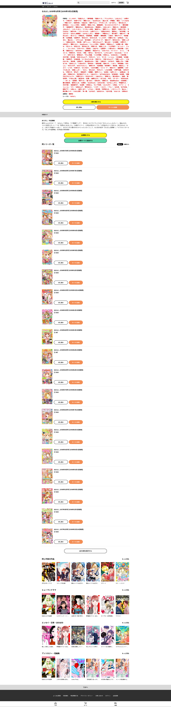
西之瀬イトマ (67, 91)
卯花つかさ (71, 55)
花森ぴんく (81, 18)
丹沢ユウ (92, 57)
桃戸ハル (82, 81)
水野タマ (123, 42)
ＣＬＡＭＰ (72, 18)
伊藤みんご (106, 33)
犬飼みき (125, 91)
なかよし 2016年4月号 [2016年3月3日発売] (68, 330)
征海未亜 (77, 59)
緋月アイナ (118, 36)
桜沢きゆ (73, 31)
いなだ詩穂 (108, 70)
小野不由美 (117, 70)
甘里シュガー (120, 59)
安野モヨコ (79, 76)
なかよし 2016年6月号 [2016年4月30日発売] (68, 370)
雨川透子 (115, 33)
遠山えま (105, 21)
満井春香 (90, 18)
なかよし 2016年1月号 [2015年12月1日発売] (68, 270)
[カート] (128, 3)
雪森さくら (98, 18)
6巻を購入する (96, 102)
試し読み (79, 107)
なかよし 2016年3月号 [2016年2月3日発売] (68, 310)
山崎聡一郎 (119, 44)
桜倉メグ (122, 33)
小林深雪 (123, 55)
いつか (70, 68)
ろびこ (85, 70)
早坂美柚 (120, 63)
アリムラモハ (108, 18)
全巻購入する (85, 135)
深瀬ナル (108, 76)
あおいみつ (107, 27)
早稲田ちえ (122, 83)
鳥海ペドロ (77, 21)
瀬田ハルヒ (87, 21)
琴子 (109, 78)
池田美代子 (69, 27)
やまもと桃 (72, 78)
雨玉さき (85, 38)
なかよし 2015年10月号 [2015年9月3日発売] (68, 210)
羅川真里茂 (66, 83)
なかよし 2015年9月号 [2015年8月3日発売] (68, 191)
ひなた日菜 (77, 91)
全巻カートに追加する (85, 140)
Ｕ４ (98, 57)
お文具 (117, 87)
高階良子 (83, 72)
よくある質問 (57, 695)
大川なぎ (92, 91)
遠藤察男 (88, 51)
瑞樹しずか (119, 61)
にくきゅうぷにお (87, 59)
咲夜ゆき (72, 53)
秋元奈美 (122, 31)
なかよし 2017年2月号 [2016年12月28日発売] (69, 529)
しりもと (90, 89)
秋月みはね (124, 78)
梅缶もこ (122, 66)
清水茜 (79, 42)
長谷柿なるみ (114, 81)
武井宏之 (65, 25)
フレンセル (71, 48)
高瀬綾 (90, 72)
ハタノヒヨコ (76, 29)
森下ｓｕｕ (87, 42)
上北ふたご (118, 18)
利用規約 (65, 695)
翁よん (124, 89)
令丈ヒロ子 (71, 66)
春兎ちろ (105, 81)
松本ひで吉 (121, 29)
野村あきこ (88, 87)
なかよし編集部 (76, 33)
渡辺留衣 (123, 27)
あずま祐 (124, 87)
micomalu (118, 53)
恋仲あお (90, 63)
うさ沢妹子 (112, 46)
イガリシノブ (115, 89)
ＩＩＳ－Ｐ (104, 68)
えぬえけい (94, 74)
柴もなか (108, 42)
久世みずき (82, 63)
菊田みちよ (79, 27)
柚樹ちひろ (94, 78)
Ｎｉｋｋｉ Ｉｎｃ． (118, 51)
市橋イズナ (68, 23)
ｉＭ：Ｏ (67, 81)
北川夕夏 (109, 91)
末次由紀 (88, 40)
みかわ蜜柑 (94, 68)
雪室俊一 (97, 33)
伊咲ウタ (69, 72)
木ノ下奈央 (97, 85)
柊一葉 (85, 91)
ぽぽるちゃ (100, 91)
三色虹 (115, 85)
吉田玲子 (77, 38)
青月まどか (122, 23)
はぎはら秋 (101, 83)
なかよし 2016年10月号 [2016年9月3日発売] (68, 450)
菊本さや (106, 63)
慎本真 (88, 48)
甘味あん (89, 85)
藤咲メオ (92, 66)
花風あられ (71, 74)
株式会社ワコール (82, 74)
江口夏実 (115, 42)
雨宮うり (113, 68)
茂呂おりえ (96, 51)
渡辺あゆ (81, 78)
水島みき (84, 23)
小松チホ (95, 48)
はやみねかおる (105, 74)
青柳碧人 (98, 27)
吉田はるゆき (105, 31)
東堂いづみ (91, 25)
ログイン (114, 2)
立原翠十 (103, 48)
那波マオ (94, 46)
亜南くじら (102, 46)
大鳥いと (73, 89)
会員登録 (121, 2)
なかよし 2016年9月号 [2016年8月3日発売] (68, 430)
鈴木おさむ (116, 40)
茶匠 (97, 61)
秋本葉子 (108, 66)
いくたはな (125, 21)
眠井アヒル (93, 23)
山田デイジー (94, 31)
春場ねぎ (80, 55)
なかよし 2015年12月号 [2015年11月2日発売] (68, 250)
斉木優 (98, 89)
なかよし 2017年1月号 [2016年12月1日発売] (68, 509)
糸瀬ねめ (122, 72)
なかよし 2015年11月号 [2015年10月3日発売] (68, 230)
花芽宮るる (105, 89)
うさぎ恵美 (97, 55)
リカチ (96, 87)
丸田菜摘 (100, 66)
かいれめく (85, 68)
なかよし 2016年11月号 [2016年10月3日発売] (68, 470)
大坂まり (69, 21)
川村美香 (119, 57)
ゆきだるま (93, 38)
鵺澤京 (83, 25)
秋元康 (73, 57)
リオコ (113, 63)
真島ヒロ (115, 27)
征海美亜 (69, 38)
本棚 (115, 705)
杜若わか (77, 68)
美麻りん (98, 29)
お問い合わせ (99, 695)
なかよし (56, 6)
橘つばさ (89, 81)
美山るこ (70, 40)
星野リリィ (106, 29)
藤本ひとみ (75, 83)
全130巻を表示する (85, 551)
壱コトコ (73, 36)
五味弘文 (120, 38)
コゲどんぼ (79, 40)
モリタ (104, 57)
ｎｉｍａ (111, 57)
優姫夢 (96, 36)
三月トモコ (80, 48)
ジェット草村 (75, 25)
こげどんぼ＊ (108, 53)
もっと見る (125, 559)
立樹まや (80, 61)
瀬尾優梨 (103, 36)
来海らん (106, 55)
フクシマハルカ (83, 31)
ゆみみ (79, 53)
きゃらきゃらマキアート (112, 25)
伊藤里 (112, 21)
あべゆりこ (113, 23)
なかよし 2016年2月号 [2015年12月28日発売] (69, 290)
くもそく (103, 87)
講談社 (71, 94)
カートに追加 (112, 107)
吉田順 (74, 81)
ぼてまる (103, 78)
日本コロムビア (98, 42)
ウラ (72, 87)
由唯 (123, 76)
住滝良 (83, 83)
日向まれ (97, 81)
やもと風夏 (88, 55)
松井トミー (114, 72)
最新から (126, 144)
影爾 (87, 78)
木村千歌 (65, 57)
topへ (85, 687)
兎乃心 (90, 53)
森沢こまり (82, 89)
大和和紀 (124, 81)
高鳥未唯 (98, 63)
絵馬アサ (65, 89)
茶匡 (84, 53)
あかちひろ (98, 53)
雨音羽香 (120, 48)
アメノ (110, 87)
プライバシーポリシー (87, 695)
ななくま (117, 91)
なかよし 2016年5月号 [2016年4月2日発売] (68, 350)
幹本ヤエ (98, 59)
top (43, 6)
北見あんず (79, 87)
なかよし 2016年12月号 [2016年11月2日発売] (68, 489)
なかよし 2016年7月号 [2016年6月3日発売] (68, 390)
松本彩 (106, 72)
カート (85, 705)
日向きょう (72, 63)
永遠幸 (122, 74)
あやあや (111, 61)
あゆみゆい (79, 51)
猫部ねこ (115, 31)
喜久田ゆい (116, 76)
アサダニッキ (103, 23)
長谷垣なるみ (89, 27)
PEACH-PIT (89, 76)
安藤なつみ (112, 38)
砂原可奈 (77, 23)
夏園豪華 (100, 25)
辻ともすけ (107, 85)
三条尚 (110, 36)
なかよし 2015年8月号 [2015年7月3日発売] (68, 171)
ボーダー (116, 78)
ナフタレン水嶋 (88, 29)
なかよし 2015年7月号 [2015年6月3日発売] (68, 151)
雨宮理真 (89, 36)
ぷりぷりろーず (98, 40)
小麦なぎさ (112, 48)
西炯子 (114, 29)
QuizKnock (96, 21)
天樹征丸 (81, 36)
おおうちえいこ (82, 66)
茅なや (76, 72)
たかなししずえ (88, 33)
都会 (118, 21)
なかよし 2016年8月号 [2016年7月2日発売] (68, 410)
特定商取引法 (74, 695)
